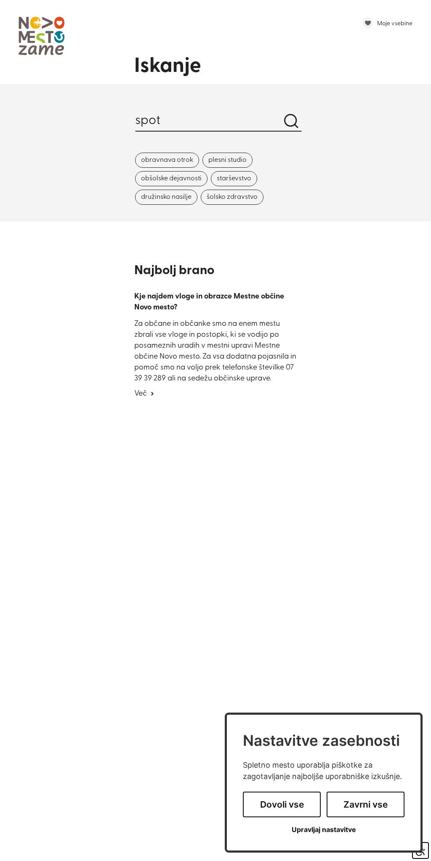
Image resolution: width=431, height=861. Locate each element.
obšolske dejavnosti (171, 178)
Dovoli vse (282, 804)
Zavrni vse (365, 804)
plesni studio (227, 160)
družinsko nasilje (166, 197)
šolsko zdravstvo (232, 197)
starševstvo (234, 178)
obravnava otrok (167, 160)
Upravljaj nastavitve (324, 830)
